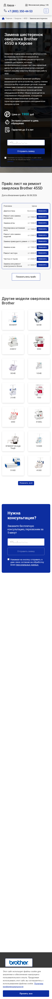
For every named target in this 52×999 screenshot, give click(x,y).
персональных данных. (27, 564)
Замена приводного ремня (15, 241)
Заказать (42, 211)
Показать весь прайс (26, 277)
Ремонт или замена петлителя (12, 217)
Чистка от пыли (11, 259)
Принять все (26, 993)
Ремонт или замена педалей (12, 235)
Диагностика (9, 211)
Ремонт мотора (10, 253)
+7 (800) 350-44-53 (20, 11)
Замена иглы (9, 223)
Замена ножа (9, 247)
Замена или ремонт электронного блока (13, 265)
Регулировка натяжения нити (14, 229)
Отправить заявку (26, 151)
